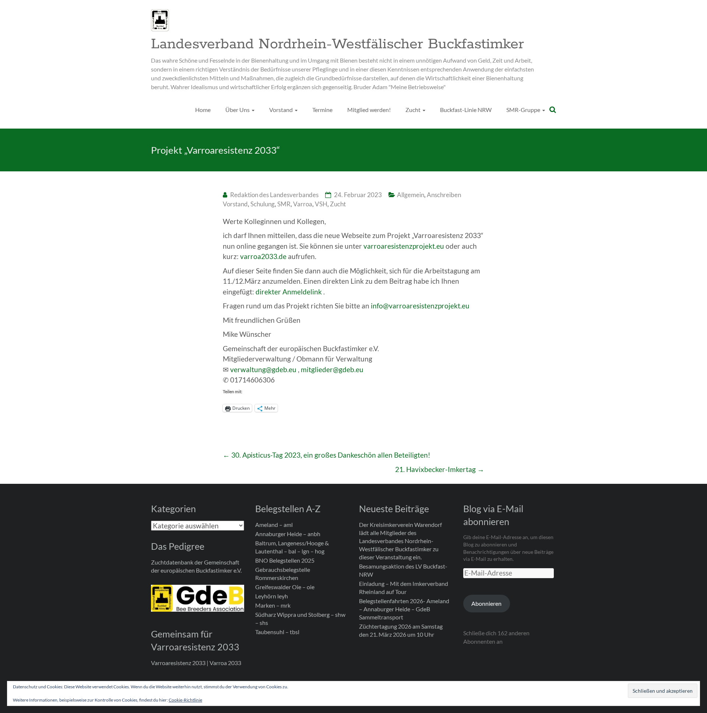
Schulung (262, 204)
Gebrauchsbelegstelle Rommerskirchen (282, 573)
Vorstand (281, 109)
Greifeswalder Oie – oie (284, 586)
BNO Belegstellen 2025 (284, 560)
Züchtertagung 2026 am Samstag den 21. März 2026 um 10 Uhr (401, 630)
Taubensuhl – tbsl (277, 631)
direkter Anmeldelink (289, 291)
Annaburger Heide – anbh (287, 533)
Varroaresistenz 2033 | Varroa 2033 (196, 662)
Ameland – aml (274, 524)
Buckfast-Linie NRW (466, 109)
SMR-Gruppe (523, 109)
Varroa (302, 204)
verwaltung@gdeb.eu (263, 369)
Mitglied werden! (369, 109)
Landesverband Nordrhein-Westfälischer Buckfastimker (337, 44)
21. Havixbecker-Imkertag (439, 469)
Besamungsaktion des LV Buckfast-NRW (403, 570)
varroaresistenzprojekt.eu (403, 246)
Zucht (413, 109)
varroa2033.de (263, 256)
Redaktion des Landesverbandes (274, 195)
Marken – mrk (273, 605)
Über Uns (237, 109)
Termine (322, 109)
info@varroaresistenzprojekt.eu (420, 305)
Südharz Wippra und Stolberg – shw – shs (300, 618)
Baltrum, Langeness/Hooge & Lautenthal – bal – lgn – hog (292, 547)
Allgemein (410, 195)
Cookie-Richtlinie (185, 700)
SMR (284, 204)
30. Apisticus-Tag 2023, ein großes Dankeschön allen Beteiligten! (326, 455)
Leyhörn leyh (271, 596)
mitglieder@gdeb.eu (332, 369)
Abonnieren (486, 603)
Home (203, 109)
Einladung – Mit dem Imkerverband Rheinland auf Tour (403, 587)
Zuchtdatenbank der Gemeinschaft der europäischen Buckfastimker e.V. (196, 566)
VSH (321, 204)
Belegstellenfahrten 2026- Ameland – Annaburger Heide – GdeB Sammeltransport (404, 609)
